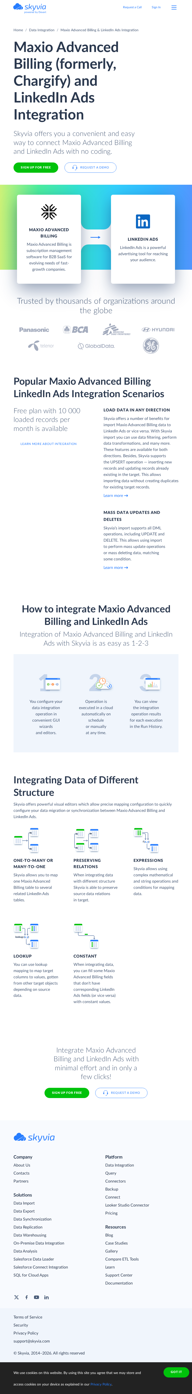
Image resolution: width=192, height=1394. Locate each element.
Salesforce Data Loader (34, 1259)
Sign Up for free (36, 167)
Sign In (156, 7)
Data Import (24, 1203)
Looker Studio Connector (127, 1205)
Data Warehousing (30, 1235)
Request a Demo (94, 167)
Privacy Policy (26, 1333)
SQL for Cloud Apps (31, 1275)
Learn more (113, 496)
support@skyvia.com (32, 1341)
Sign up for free (67, 1092)
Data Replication (28, 1227)
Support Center (118, 1275)
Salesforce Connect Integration (41, 1267)
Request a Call (132, 7)
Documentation (119, 1283)
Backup (111, 1189)
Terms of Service (28, 1317)
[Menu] (174, 7)
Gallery (111, 1251)
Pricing (111, 1213)
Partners (21, 1181)
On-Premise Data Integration (39, 1243)
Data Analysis (25, 1251)
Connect (112, 1197)
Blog (109, 1235)
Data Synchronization (33, 1219)
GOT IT (176, 1372)
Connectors (115, 1181)
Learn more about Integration (48, 443)
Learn (110, 1267)
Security (21, 1325)
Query (110, 1173)
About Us (22, 1165)
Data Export (24, 1211)
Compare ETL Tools (122, 1259)
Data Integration (41, 30)
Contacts (22, 1173)
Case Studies (116, 1243)
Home (18, 30)
